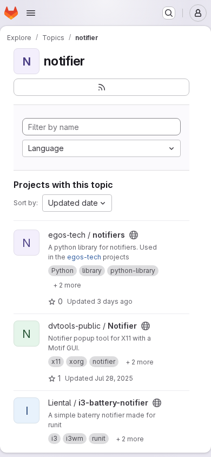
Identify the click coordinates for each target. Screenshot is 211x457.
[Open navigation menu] (30, 13)
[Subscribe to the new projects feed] (101, 87)
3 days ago (115, 301)
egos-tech (84, 257)
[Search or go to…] (168, 12)
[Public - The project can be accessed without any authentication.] (133, 235)
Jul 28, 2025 (114, 378)
